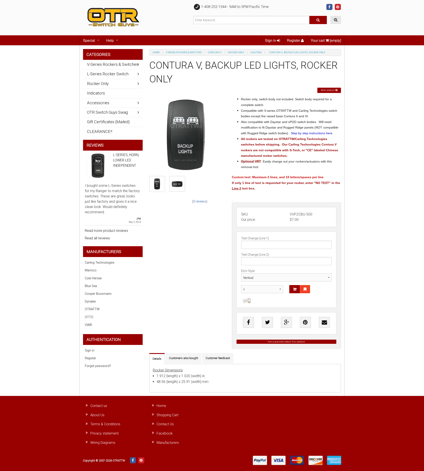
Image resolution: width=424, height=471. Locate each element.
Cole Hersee (93, 278)
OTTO (89, 317)
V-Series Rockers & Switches (184, 52)
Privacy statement (104, 433)
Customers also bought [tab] (183, 358)
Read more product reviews (106, 231)
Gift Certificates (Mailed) (108, 121)
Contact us (98, 406)
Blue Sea (91, 286)
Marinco (91, 270)
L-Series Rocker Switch (108, 74)
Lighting (256, 52)
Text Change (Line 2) (255, 254)
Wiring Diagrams (102, 443)
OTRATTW (92, 309)
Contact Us (165, 424)
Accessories (98, 102)
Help (110, 40)
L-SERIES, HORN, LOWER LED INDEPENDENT (126, 160)
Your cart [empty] (326, 40)
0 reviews (199, 201)
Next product (328, 90)
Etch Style (248, 271)
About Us (97, 415)
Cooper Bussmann (98, 294)
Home (156, 52)
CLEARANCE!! (99, 131)
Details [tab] (157, 358)
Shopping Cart (167, 415)
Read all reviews (97, 238)
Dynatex (90, 301)
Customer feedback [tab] (218, 358)
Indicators (96, 93)
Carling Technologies (99, 263)
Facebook (165, 433)
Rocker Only (236, 52)
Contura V (215, 52)
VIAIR (88, 325)
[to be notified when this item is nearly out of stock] (245, 300)
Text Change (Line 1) (255, 238)
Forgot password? (98, 366)
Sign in (271, 40)
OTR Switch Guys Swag (107, 112)
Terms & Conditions (105, 424)
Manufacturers (168, 443)
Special (89, 40)
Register (294, 40)
